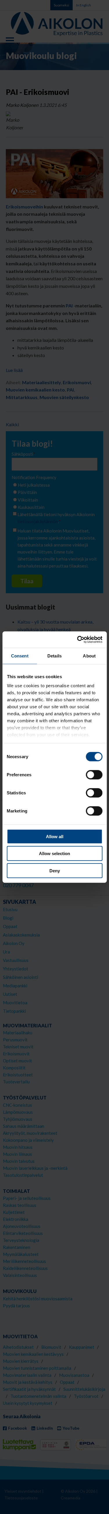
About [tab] (89, 655)
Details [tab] (54, 655)
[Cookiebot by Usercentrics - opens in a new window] (77, 639)
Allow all (54, 836)
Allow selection (54, 853)
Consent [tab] (19, 655)
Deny (54, 870)
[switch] (94, 774)
